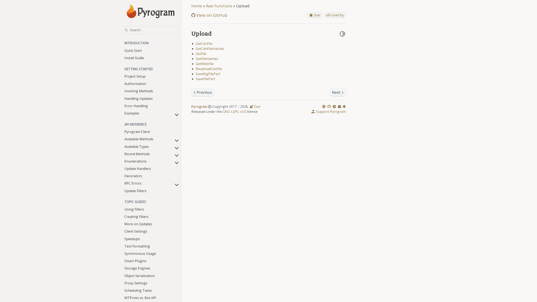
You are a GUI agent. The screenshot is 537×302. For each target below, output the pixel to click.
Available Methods (138, 139)
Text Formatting (137, 246)
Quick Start (133, 50)
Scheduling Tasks (138, 290)
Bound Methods (137, 154)
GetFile (201, 53)
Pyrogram (199, 106)
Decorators (133, 176)
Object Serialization (139, 275)
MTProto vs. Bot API (140, 297)
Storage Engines (137, 268)
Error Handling (136, 106)
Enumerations (135, 161)
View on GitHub (211, 15)
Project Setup (135, 76)
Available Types (136, 146)
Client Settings (135, 231)
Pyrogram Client (137, 131)
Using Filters (134, 209)
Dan (257, 106)
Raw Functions (219, 5)
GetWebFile (205, 63)
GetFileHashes (207, 58)
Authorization (135, 83)
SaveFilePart (205, 79)
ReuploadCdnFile (209, 68)
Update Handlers (137, 168)
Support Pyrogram (330, 111)
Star (316, 15)
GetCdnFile (204, 43)
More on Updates (138, 224)
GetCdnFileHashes (210, 48)
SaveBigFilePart (208, 74)
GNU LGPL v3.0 (234, 111)
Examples (131, 113)
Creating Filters (136, 216)
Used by (337, 15)
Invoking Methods (138, 91)
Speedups (132, 239)
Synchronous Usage (140, 253)
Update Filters (135, 191)
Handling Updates (138, 98)
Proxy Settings (135, 283)
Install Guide (134, 58)
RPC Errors (133, 183)
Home (196, 5)
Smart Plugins (135, 261)
